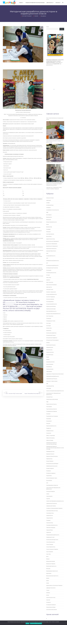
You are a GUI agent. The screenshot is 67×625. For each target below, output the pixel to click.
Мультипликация (49, 364)
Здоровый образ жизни (51, 250)
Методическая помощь (51, 335)
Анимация (48, 207)
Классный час (49, 287)
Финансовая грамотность (51, 566)
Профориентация (49, 430)
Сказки (47, 493)
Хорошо (27, 623)
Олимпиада (48, 388)
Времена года (49, 226)
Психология (48, 433)
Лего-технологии (49, 316)
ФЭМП (47, 580)
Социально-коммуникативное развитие (54, 508)
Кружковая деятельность (51, 311)
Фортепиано (48, 573)
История (48, 275)
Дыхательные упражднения (52, 246)
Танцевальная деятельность (52, 525)
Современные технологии (51, 503)
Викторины (48, 219)
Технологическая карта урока (52, 539)
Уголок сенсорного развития (52, 549)
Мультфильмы (49, 366)
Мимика (48, 342)
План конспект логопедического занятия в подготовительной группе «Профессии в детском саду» (55, 141)
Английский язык (49, 205)
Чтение (47, 590)
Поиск (47, 26)
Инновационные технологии (52, 267)
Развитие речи (49, 458)
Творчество (48, 532)
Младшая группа (49, 347)
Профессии (48, 428)
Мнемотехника (49, 349)
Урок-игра (48, 554)
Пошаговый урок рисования (52, 416)
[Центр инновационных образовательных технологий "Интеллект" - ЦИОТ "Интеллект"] (9, 2)
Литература (48, 318)
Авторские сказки (50, 197)
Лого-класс (48, 323)
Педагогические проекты (51, 404)
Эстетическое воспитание (51, 609)
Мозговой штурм (49, 354)
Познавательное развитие (51, 411)
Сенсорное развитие (50, 491)
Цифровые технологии (50, 587)
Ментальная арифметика (51, 332)
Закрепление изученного (51, 248)
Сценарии (48, 520)
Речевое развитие (50, 468)
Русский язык (49, 480)
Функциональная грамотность (52, 575)
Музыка (47, 359)
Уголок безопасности (50, 542)
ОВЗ (47, 383)
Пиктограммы (49, 406)
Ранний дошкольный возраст (52, 463)
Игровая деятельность (50, 255)
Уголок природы (49, 544)
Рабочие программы (50, 437)
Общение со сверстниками (51, 381)
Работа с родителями (50, 435)
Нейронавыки (49, 371)
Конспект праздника (50, 296)
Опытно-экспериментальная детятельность (55, 390)
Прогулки (48, 423)
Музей (47, 357)
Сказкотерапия (49, 496)
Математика (48, 330)
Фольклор (48, 568)
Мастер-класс (49, 328)
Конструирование (49, 301)
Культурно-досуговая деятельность (53, 313)
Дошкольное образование (51, 243)
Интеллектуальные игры (51, 272)
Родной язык (49, 475)
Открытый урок (49, 396)
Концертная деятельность (51, 304)
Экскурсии (48, 602)
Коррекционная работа (51, 306)
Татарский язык (49, 530)
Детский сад (48, 236)
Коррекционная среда (50, 308)
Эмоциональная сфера (50, 607)
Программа (48, 418)
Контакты (58, 2)
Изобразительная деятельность (52, 260)
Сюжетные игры (49, 522)
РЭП (47, 482)
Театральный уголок (50, 537)
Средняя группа (49, 515)
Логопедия (48, 325)
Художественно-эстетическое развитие (54, 585)
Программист (49, 421)
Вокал (47, 224)
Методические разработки (51, 337)
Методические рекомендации (52, 340)
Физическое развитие (50, 563)
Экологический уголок (50, 597)
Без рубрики (49, 214)
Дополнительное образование (52, 241)
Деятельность (50, 2)
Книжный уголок (49, 289)
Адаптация (48, 200)
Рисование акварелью (50, 473)
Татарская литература (50, 527)
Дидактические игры (50, 238)
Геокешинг (48, 231)
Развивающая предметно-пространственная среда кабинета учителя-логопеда (55, 448)
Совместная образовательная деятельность (55, 501)
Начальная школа (49, 369)
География (48, 229)
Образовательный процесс (51, 378)
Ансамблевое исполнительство (52, 209)
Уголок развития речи (50, 546)
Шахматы (48, 592)
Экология (48, 599)
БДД (47, 212)
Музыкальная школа (50, 361)
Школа (47, 595)
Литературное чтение (50, 320)
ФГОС (47, 556)
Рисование (48, 470)
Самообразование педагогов (52, 485)
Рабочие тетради (49, 440)
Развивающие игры (50, 451)
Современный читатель (51, 505)
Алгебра (48, 202)
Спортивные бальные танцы (52, 510)
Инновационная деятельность (52, 265)
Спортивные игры (50, 513)
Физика (47, 558)
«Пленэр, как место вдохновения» (53, 162)
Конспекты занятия (50, 299)
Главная (20, 2)
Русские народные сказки (51, 478)
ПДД (47, 401)
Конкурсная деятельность (51, 294)
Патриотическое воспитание (52, 399)
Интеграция (48, 270)
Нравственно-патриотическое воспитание (54, 373)
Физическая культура (50, 561)
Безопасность (49, 217)
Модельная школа (50, 352)
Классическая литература (51, 284)
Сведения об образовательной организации (34, 2)
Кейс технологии (49, 282)
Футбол (47, 578)
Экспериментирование (51, 604)
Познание (48, 413)
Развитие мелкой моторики (52, 456)
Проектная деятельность (51, 425)
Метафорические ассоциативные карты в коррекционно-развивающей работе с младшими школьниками (54, 184)
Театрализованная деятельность (52, 534)
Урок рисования (49, 551)
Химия (47, 583)
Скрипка (48, 498)
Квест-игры (48, 277)
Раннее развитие (49, 461)
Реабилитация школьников (51, 466)
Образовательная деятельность (52, 376)
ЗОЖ (47, 253)
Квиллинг (48, 279)
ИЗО (47, 258)
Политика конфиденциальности (35, 623)
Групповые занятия (50, 234)
